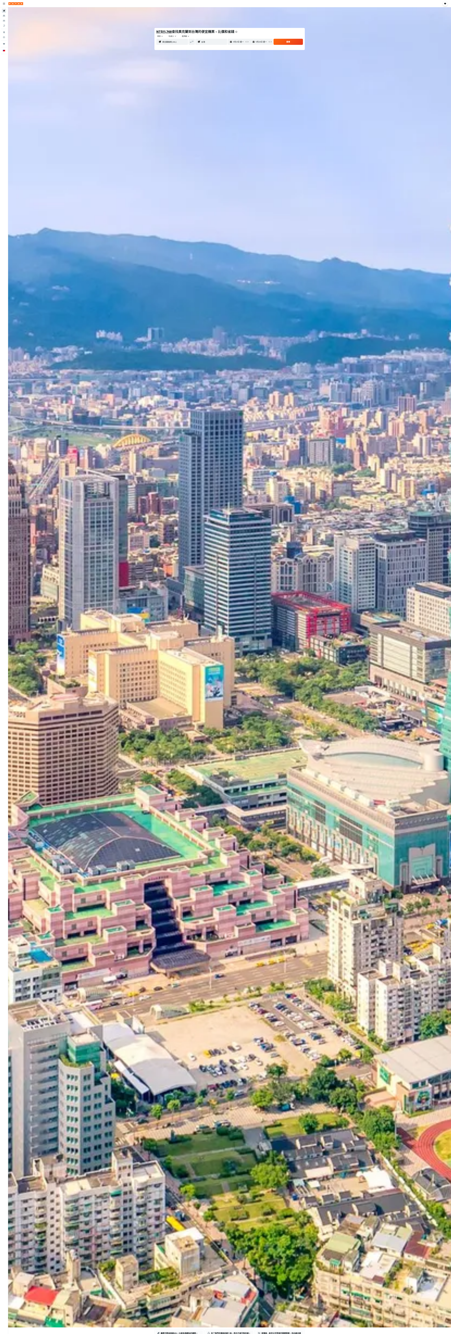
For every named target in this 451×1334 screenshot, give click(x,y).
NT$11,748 (164, 32)
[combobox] (160, 36)
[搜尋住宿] (4, 15)
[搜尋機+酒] (4, 25)
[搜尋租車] (4, 20)
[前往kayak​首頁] (15, 3)
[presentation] (236, 32)
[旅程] (4, 44)
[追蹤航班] (4, 37)
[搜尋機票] (4, 10)
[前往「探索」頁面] (4, 32)
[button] (4, 3)
